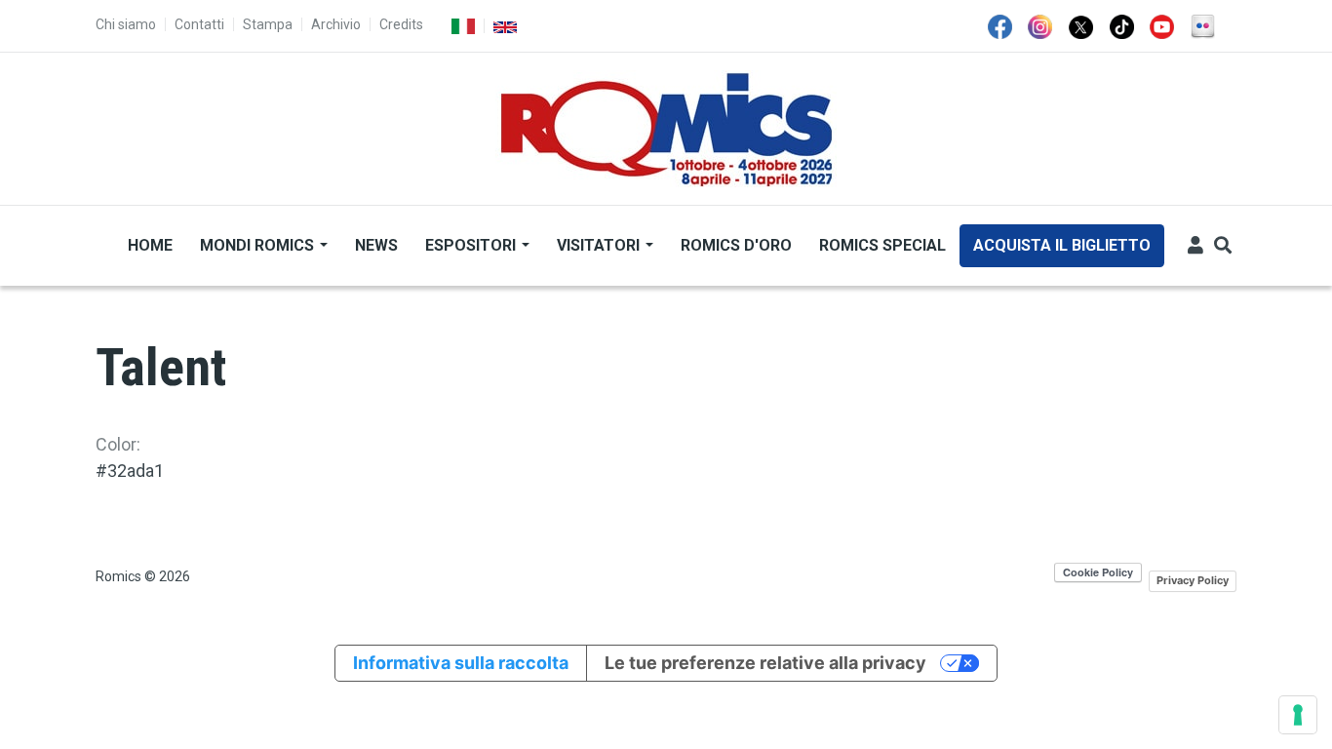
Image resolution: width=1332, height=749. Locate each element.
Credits (401, 24)
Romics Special (882, 245)
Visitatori (600, 245)
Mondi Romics (259, 245)
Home (150, 245)
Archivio (336, 24)
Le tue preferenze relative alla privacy (765, 662)
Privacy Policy (1192, 580)
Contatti (199, 24)
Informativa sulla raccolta (460, 662)
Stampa (268, 24)
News (376, 245)
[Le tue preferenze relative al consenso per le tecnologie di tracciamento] (1297, 714)
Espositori (472, 245)
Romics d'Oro (736, 245)
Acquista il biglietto (1062, 245)
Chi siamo (126, 24)
